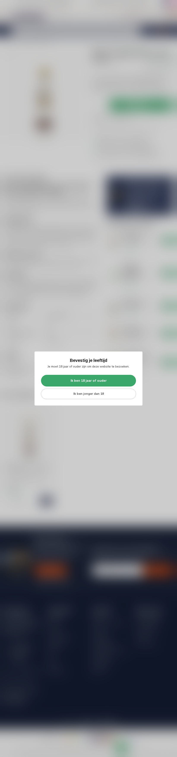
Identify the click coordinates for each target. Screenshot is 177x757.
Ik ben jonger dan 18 (88, 394)
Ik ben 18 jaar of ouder (89, 380)
